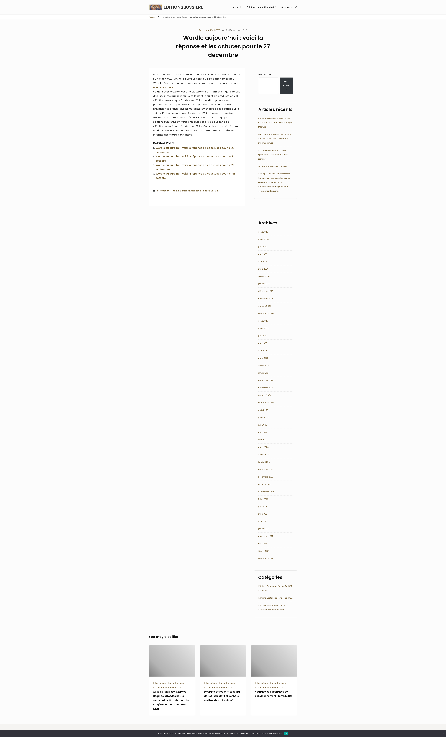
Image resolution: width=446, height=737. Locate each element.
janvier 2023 (264, 529)
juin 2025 (262, 336)
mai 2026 (262, 254)
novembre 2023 (265, 477)
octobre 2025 (264, 306)
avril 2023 (262, 521)
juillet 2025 (263, 328)
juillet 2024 (263, 417)
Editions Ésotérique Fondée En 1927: (275, 598)
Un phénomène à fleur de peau (272, 166)
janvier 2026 (264, 284)
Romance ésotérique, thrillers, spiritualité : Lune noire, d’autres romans (273, 154)
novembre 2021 (265, 536)
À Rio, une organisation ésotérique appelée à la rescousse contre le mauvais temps (274, 138)
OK (286, 733)
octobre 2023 (264, 484)
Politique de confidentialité (261, 7)
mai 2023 (262, 514)
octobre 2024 (264, 395)
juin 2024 (262, 425)
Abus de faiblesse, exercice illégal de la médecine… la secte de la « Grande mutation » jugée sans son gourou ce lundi (171, 700)
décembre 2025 (265, 291)
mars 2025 (263, 358)
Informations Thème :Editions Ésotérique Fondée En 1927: (188, 191)
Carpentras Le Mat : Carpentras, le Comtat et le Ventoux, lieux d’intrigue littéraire (275, 122)
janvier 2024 (264, 462)
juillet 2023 (263, 499)
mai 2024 (262, 432)
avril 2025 (262, 351)
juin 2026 (262, 247)
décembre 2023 (265, 469)
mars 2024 (263, 447)
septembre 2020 (266, 558)
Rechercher (265, 74)
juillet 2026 (263, 239)
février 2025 (263, 365)
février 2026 (263, 276)
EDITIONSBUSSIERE (183, 7)
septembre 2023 (266, 492)
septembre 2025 (266, 313)
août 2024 (263, 410)
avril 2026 (262, 262)
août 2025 (263, 321)
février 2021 (263, 551)
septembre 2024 (266, 403)
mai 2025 (262, 343)
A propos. (286, 7)
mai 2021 (262, 544)
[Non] (443, 733)
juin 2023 (262, 506)
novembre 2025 (265, 299)
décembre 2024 (265, 380)
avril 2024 (262, 440)
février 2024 (264, 455)
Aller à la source (163, 87)
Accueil (237, 7)
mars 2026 (263, 269)
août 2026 (263, 232)
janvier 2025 (264, 373)
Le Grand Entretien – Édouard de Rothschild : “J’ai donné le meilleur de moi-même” (222, 696)
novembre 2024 (265, 388)
